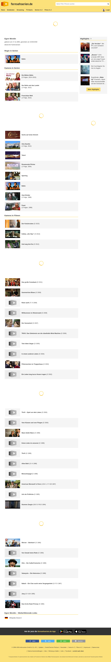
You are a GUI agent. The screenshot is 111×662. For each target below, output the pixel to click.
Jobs (45, 651)
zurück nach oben (78, 651)
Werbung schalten (54, 651)
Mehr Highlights (93, 89)
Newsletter (63, 647)
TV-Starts (29, 10)
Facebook (68, 651)
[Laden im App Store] (80, 631)
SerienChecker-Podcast (52, 647)
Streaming (20, 10)
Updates (41, 647)
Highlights (84, 39)
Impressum (87, 647)
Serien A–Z (38, 10)
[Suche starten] (108, 4)
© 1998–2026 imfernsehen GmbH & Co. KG (24, 647)
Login (108, 10)
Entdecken (10, 10)
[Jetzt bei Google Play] (66, 631)
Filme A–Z (48, 10)
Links (62, 651)
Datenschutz (95, 647)
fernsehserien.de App (47, 631)
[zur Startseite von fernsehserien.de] (4, 4)
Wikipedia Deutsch (15, 618)
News (3, 10)
